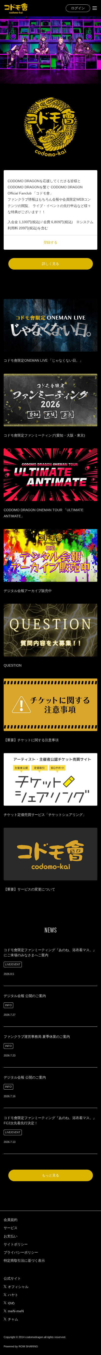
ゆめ (11, 1303)
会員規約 (10, 1220)
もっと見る (50, 1175)
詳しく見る (50, 264)
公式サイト (12, 1278)
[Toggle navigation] (94, 8)
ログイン (78, 8)
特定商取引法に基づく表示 (24, 1260)
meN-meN (16, 1311)
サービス (10, 1228)
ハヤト (13, 1295)
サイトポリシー (16, 1244)
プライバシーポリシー (21, 1252)
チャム (13, 1319)
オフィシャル (18, 1287)
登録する (50, 242)
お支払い (10, 1236)
